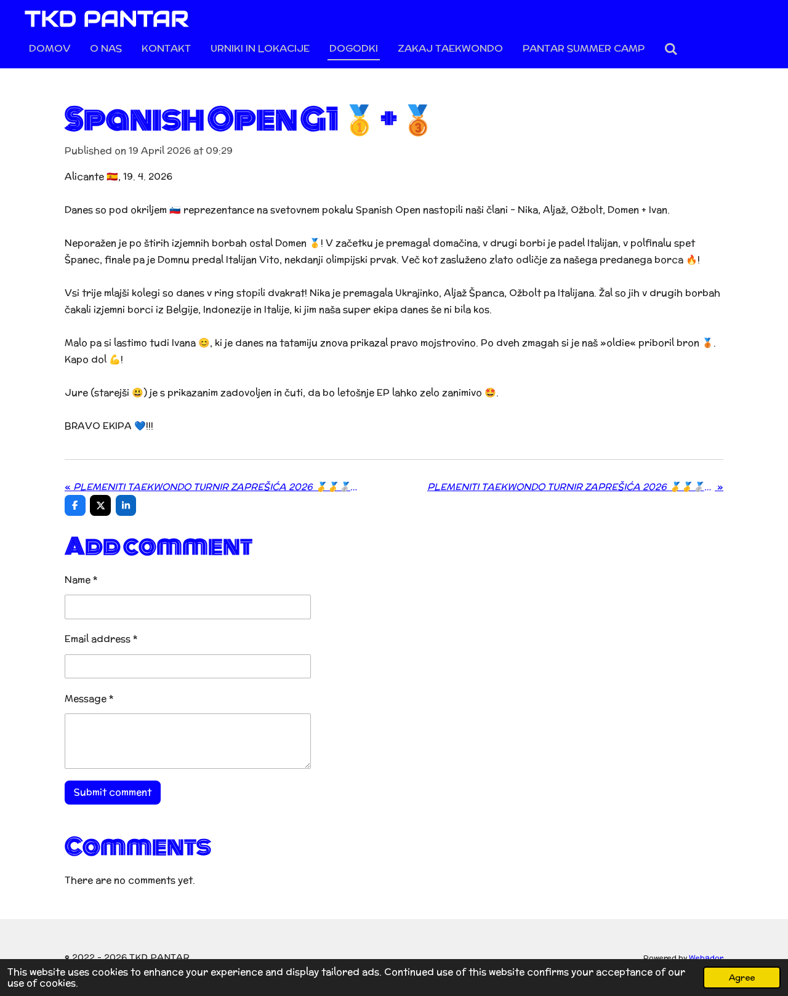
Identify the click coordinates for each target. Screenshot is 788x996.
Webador (706, 957)
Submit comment (112, 791)
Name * (81, 579)
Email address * (101, 638)
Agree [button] (742, 977)
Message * (89, 698)
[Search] (671, 49)
